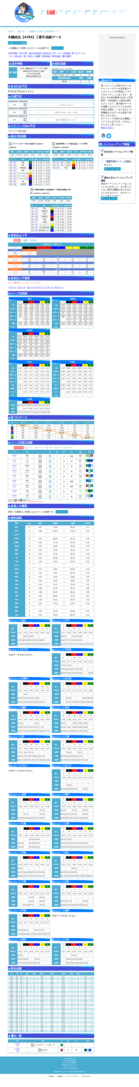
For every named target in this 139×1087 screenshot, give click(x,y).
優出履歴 (66, 56)
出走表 (66, 1058)
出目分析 (73, 1060)
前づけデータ (78, 53)
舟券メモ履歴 (33, 56)
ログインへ (57, 48)
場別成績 (46, 56)
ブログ (65, 1066)
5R (15, 162)
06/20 (14, 470)
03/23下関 (17, 1050)
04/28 (14, 491)
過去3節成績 (35, 53)
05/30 (14, 481)
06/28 (14, 465)
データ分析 (66, 1060)
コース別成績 (63, 53)
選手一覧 (21, 31)
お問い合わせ (74, 1068)
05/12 (14, 486)
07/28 (14, 455)
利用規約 (60, 1076)
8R (15, 176)
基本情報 (13, 53)
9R (15, 184)
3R (15, 171)
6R (15, 165)
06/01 (14, 476)
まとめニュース (72, 1064)
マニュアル (64, 1068)
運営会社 (51, 1076)
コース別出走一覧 (17, 56)
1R (58, 165)
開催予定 (73, 1062)
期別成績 (56, 56)
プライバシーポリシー (72, 1076)
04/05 (14, 496)
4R (15, 173)
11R (14, 168)
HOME (10, 31)
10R (36, 217)
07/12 (14, 460)
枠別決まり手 (49, 53)
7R (36, 211)
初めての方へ (107, 127)
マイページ (72, 1066)
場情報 (64, 1064)
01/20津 (17, 1045)
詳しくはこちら (112, 169)
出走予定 (23, 53)
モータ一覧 (66, 1062)
